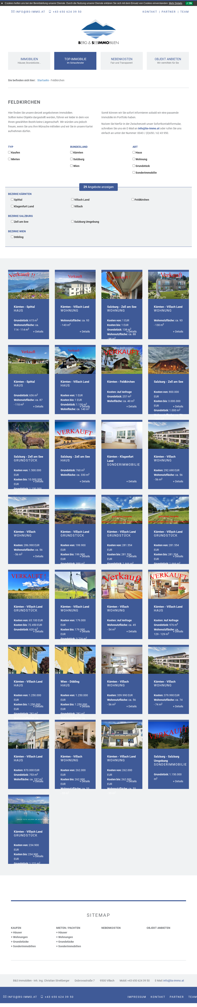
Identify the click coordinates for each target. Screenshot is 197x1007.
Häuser (17, 932)
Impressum (137, 996)
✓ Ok (189, 3)
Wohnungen (20, 937)
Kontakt (150, 11)
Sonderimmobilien (24, 946)
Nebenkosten (111, 927)
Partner (169, 11)
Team (184, 11)
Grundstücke (21, 941)
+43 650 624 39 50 (67, 11)
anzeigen (98, 187)
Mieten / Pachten (68, 927)
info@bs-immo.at (30, 11)
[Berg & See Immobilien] (98, 31)
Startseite (43, 80)
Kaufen (16, 927)
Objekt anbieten (158, 927)
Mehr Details (175, 3)
